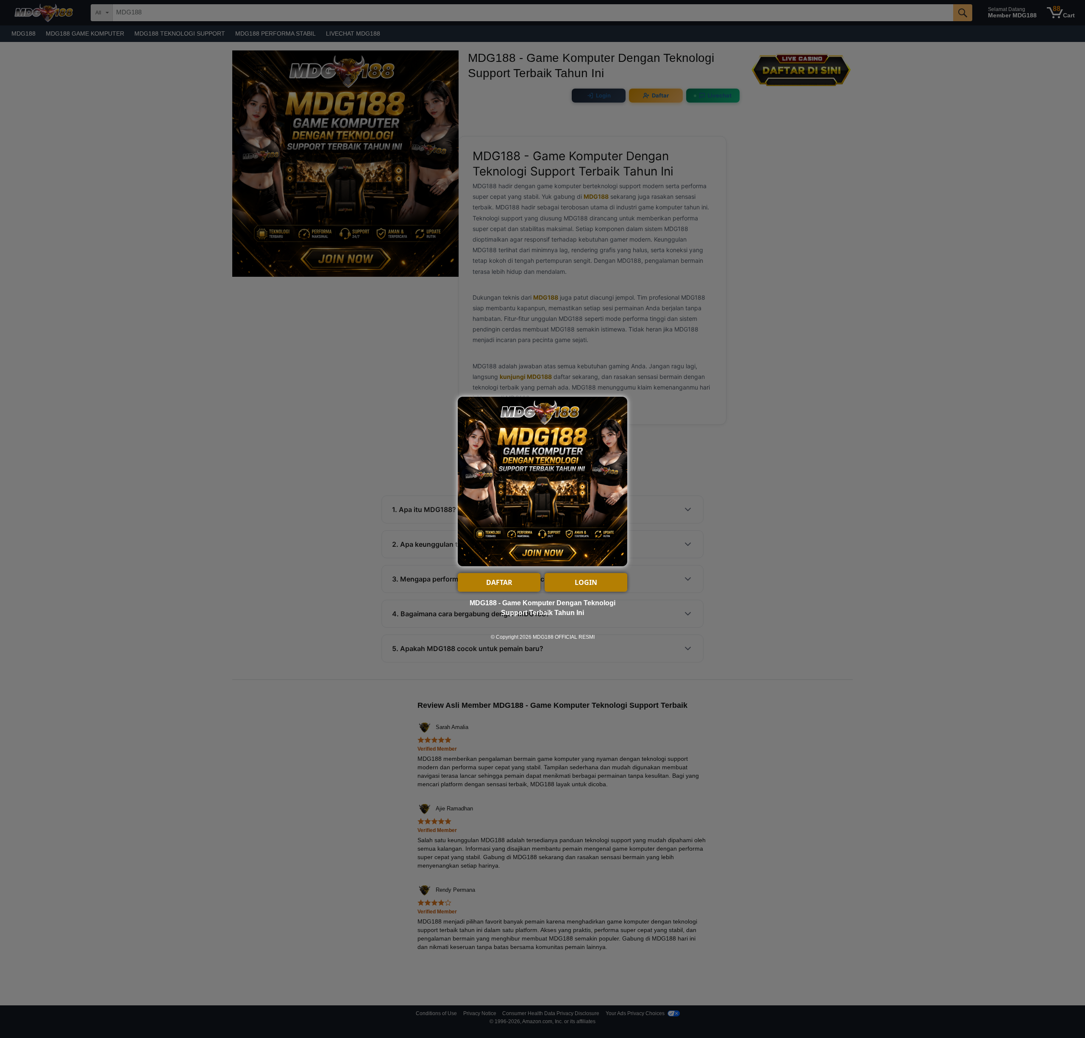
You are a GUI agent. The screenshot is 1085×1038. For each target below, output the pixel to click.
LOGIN (586, 582)
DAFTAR (499, 582)
